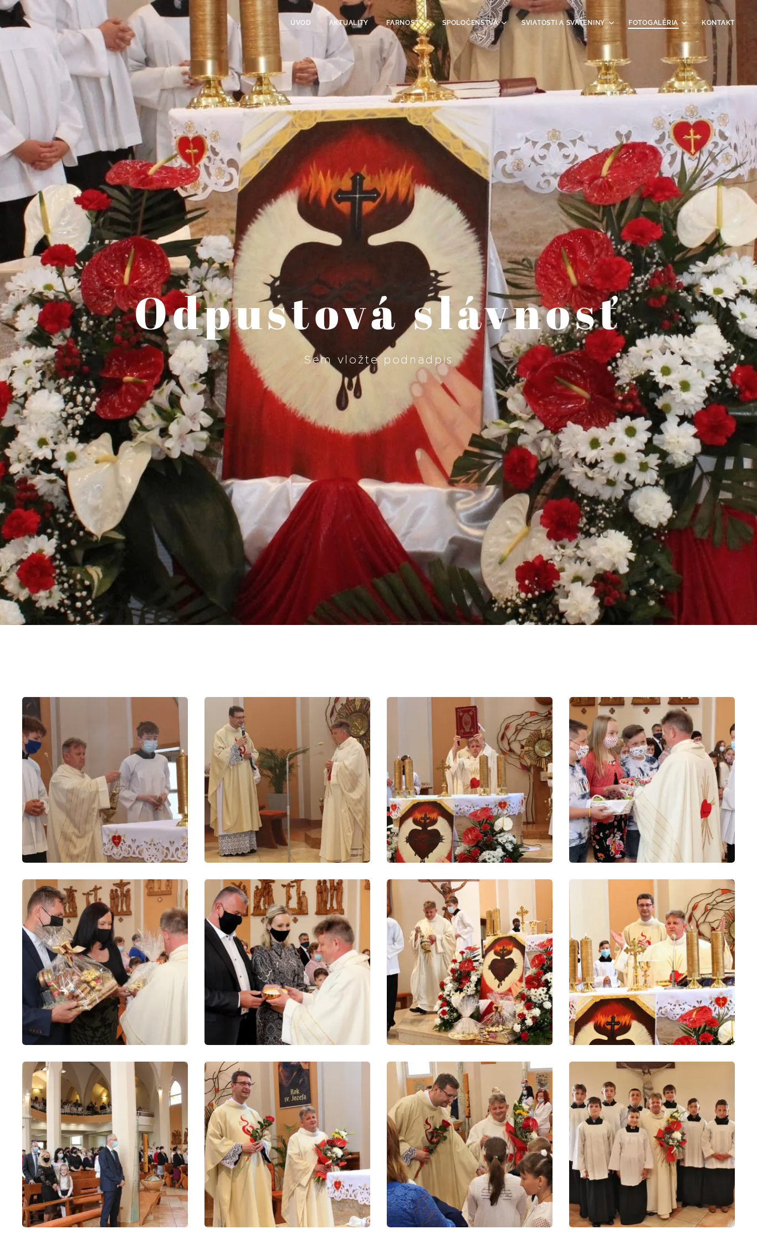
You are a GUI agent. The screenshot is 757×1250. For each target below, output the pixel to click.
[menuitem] (304, 23)
